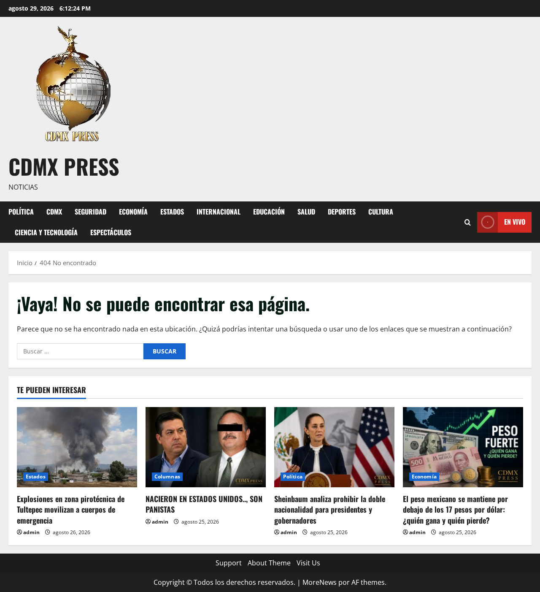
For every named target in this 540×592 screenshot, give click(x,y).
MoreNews (319, 582)
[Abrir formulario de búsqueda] (467, 222)
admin (31, 532)
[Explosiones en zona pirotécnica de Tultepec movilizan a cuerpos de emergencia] (77, 447)
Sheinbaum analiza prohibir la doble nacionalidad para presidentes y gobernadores (329, 509)
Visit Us (308, 563)
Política (21, 211)
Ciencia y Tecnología (46, 232)
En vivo (514, 222)
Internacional (218, 211)
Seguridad (90, 211)
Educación (269, 211)
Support (229, 563)
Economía (133, 211)
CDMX (54, 211)
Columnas (167, 476)
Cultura (380, 211)
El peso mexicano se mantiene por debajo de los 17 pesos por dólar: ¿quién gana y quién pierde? (455, 509)
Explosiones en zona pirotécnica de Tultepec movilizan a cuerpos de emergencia (70, 509)
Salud (306, 211)
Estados (172, 211)
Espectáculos (110, 232)
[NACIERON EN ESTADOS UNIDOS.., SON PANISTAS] (206, 447)
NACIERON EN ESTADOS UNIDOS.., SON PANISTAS (204, 504)
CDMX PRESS (63, 166)
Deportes (342, 211)
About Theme (269, 563)
